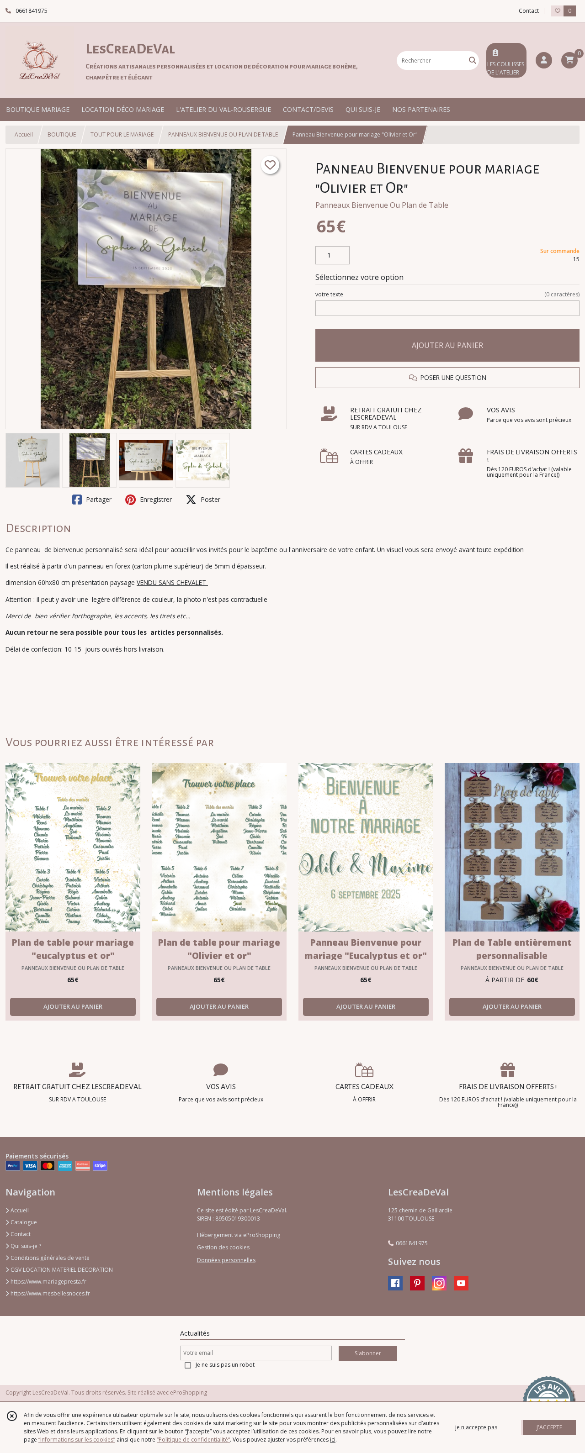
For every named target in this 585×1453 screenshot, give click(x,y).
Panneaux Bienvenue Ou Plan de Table (381, 205)
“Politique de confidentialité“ (193, 1439)
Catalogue (23, 1222)
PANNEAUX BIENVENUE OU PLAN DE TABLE (223, 134)
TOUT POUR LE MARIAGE (122, 134)
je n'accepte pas (476, 1427)
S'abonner (368, 1353)
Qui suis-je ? (25, 1246)
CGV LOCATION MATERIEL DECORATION (61, 1270)
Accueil (24, 134)
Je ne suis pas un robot (225, 1365)
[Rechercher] (473, 60)
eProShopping (188, 1392)
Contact (529, 11)
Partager (98, 499)
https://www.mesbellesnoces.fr (49, 1293)
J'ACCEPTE (549, 1427)
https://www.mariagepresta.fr (47, 1281)
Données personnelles (226, 1260)
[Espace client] (544, 60)
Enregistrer (155, 499)
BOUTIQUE (62, 134)
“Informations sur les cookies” (76, 1439)
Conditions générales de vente (49, 1258)
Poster (209, 499)
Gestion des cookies (223, 1247)
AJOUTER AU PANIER (447, 345)
